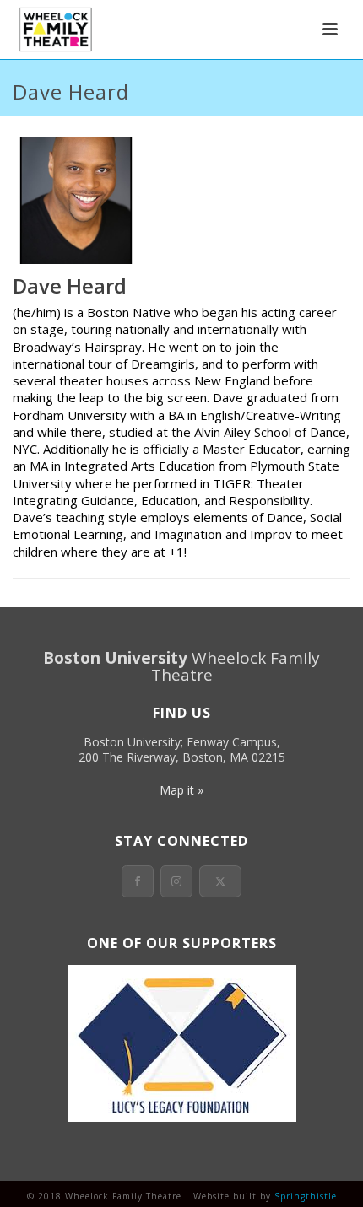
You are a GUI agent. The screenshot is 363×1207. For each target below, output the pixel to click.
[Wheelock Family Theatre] (53, 29)
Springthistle (305, 1196)
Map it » (181, 790)
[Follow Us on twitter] (220, 881)
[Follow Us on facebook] (138, 881)
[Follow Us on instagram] (176, 881)
